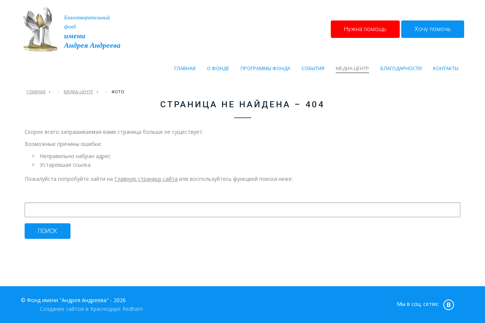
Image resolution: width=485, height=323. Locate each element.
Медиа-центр (78, 91)
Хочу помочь (433, 29)
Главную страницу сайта (146, 178)
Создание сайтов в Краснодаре (80, 308)
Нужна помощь (365, 29)
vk (448, 304)
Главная (36, 91)
